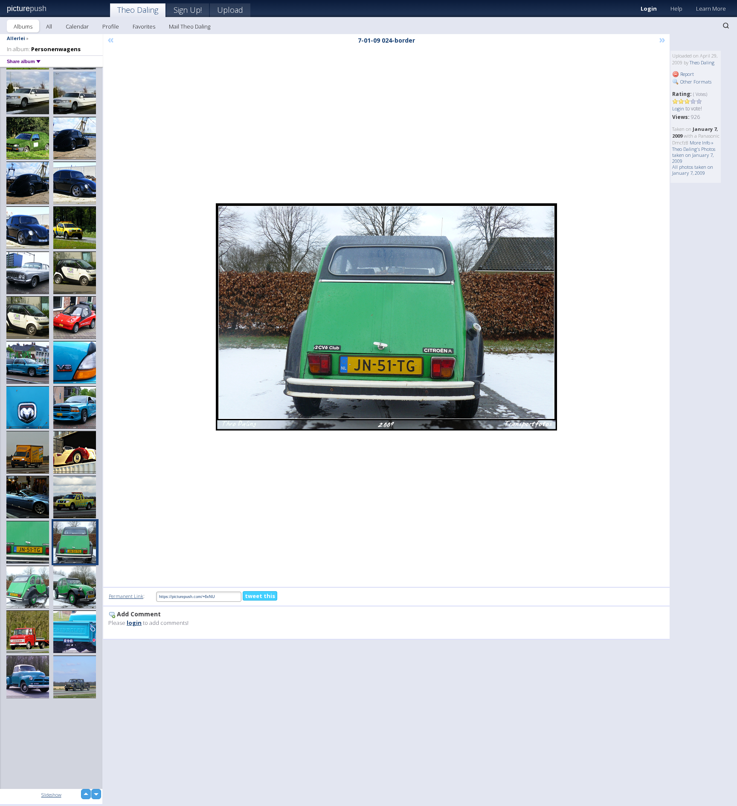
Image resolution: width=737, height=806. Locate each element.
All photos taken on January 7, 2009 (692, 170)
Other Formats (695, 81)
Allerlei (16, 38)
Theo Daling (137, 10)
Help (676, 8)
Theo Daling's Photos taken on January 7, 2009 (693, 155)
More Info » (702, 142)
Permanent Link (126, 596)
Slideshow (51, 795)
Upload (230, 10)
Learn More (711, 8)
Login (649, 8)
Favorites (144, 26)
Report (686, 74)
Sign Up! (188, 10)
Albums (23, 26)
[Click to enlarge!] (386, 316)
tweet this (260, 596)
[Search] (726, 25)
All (49, 26)
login (134, 623)
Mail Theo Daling (189, 26)
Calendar (77, 26)
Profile (110, 26)
